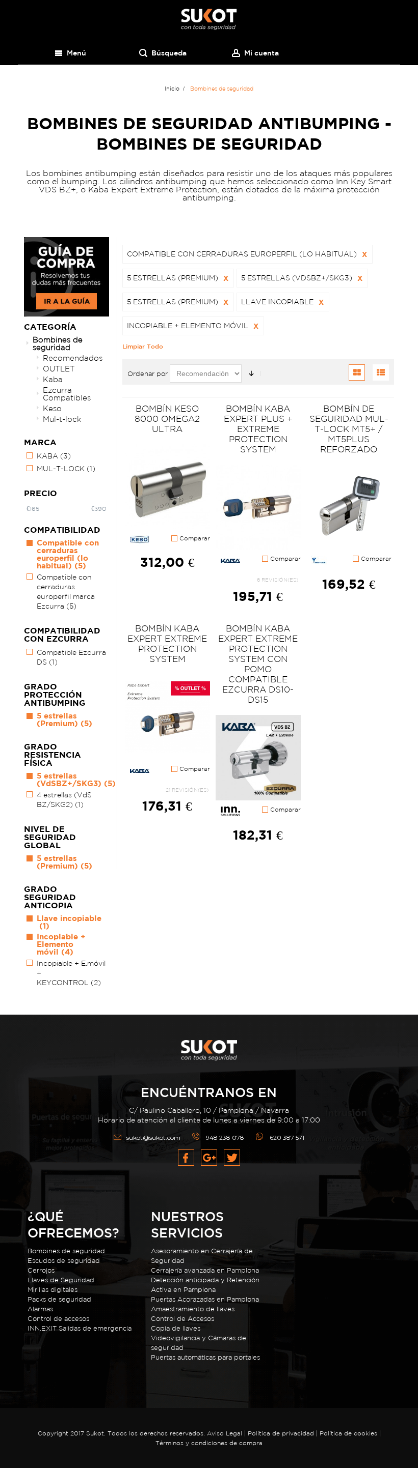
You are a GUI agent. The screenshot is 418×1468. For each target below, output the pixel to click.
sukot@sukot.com (153, 1137)
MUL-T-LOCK (66, 469)
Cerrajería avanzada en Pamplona (205, 1270)
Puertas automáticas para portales (205, 1357)
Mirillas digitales (52, 1289)
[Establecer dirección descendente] (251, 373)
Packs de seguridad (59, 1299)
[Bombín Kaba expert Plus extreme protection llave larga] (258, 508)
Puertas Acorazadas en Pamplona (205, 1299)
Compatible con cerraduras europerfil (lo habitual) (68, 554)
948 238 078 (225, 1137)
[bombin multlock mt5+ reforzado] (348, 508)
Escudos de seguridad (64, 1260)
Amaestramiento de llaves (192, 1309)
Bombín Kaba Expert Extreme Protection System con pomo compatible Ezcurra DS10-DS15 (258, 663)
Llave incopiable (69, 922)
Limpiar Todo (142, 346)
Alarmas (40, 1309)
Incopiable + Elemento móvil (61, 944)
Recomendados (72, 358)
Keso (52, 408)
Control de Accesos (182, 1318)
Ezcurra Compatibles (67, 394)
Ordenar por (147, 374)
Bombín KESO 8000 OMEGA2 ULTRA (167, 419)
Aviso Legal (224, 1433)
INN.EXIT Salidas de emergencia (80, 1328)
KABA (54, 456)
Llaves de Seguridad (61, 1280)
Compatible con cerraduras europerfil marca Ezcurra (66, 591)
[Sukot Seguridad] (209, 20)
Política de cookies (348, 1433)
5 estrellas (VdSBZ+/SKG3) (76, 779)
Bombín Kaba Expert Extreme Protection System (167, 643)
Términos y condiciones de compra (209, 1443)
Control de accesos (58, 1318)
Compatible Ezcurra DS (71, 657)
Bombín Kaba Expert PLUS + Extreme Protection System (258, 429)
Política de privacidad (282, 1433)
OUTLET (59, 368)
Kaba (53, 379)
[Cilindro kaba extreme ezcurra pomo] (258, 758)
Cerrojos (41, 1270)
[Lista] (381, 372)
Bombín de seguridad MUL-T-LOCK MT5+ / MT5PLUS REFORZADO (348, 429)
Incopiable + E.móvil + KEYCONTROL (71, 973)
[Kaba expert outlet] (167, 717)
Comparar (193, 538)
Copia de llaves (175, 1328)
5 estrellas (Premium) (64, 719)
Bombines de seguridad (58, 343)
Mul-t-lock (62, 419)
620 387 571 (287, 1137)
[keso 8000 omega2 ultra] (167, 487)
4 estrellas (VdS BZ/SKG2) (64, 800)
